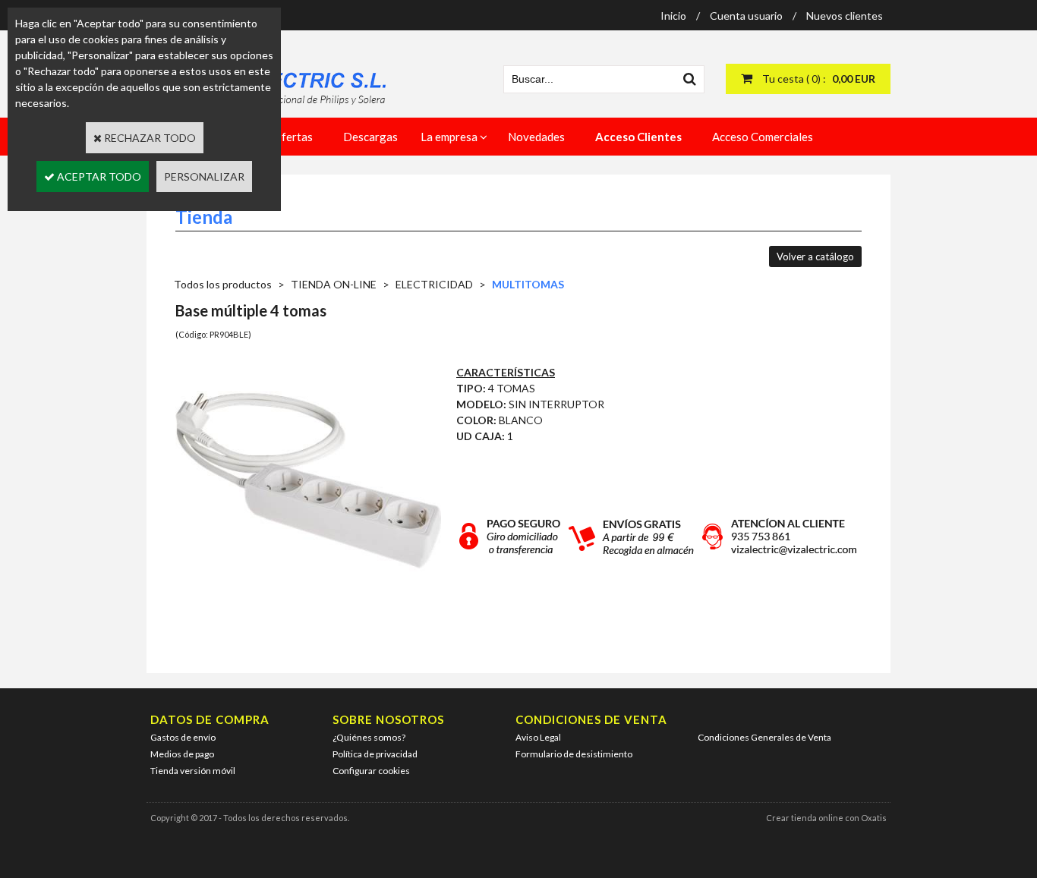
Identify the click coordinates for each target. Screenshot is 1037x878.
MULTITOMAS (528, 284)
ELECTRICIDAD (434, 284)
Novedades (536, 136)
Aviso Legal (538, 737)
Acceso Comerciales (762, 136)
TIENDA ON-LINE (334, 284)
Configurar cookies (371, 770)
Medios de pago (182, 754)
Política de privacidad (375, 754)
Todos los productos (223, 284)
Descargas (370, 136)
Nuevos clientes (844, 15)
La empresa (449, 136)
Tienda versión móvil (192, 770)
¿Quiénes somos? (369, 737)
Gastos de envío (183, 737)
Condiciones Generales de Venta (764, 737)
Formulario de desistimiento (573, 754)
